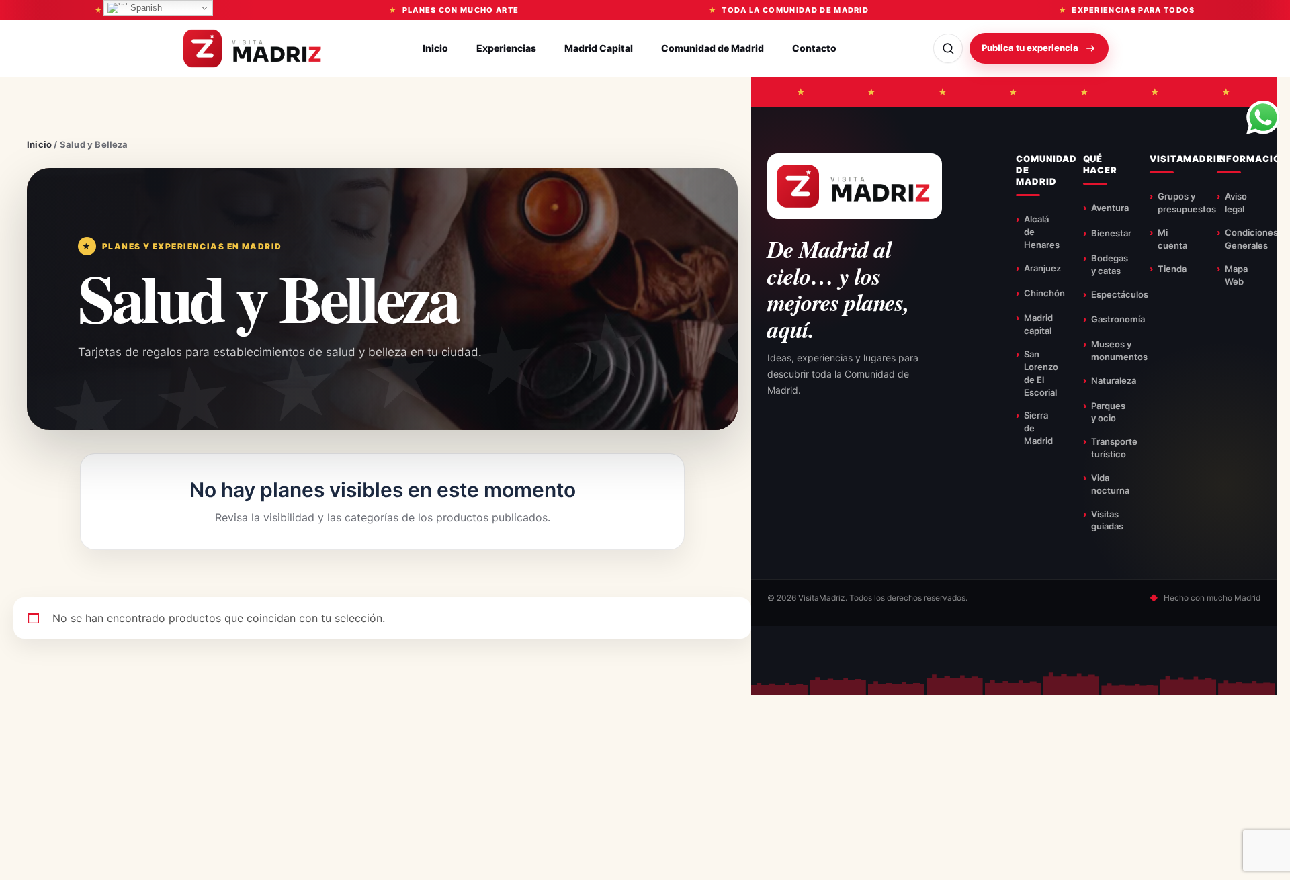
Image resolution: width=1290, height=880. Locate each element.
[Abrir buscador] (948, 48)
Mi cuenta (1172, 239)
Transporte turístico (1114, 447)
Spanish (145, 8)
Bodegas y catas (1109, 264)
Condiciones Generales (1251, 239)
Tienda (1172, 268)
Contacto (814, 48)
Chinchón (1044, 293)
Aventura (1110, 207)
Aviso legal (1236, 202)
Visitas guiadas (1107, 520)
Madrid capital (1038, 324)
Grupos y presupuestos (1187, 202)
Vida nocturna (1110, 484)
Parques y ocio (1108, 412)
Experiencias (506, 48)
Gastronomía (1118, 319)
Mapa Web (1236, 275)
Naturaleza (1113, 380)
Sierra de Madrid (1038, 428)
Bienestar (1111, 233)
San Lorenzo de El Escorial (1041, 373)
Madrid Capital (598, 48)
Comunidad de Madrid (712, 48)
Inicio (435, 48)
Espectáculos (1119, 294)
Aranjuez (1042, 268)
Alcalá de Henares (1042, 232)
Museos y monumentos (1119, 350)
